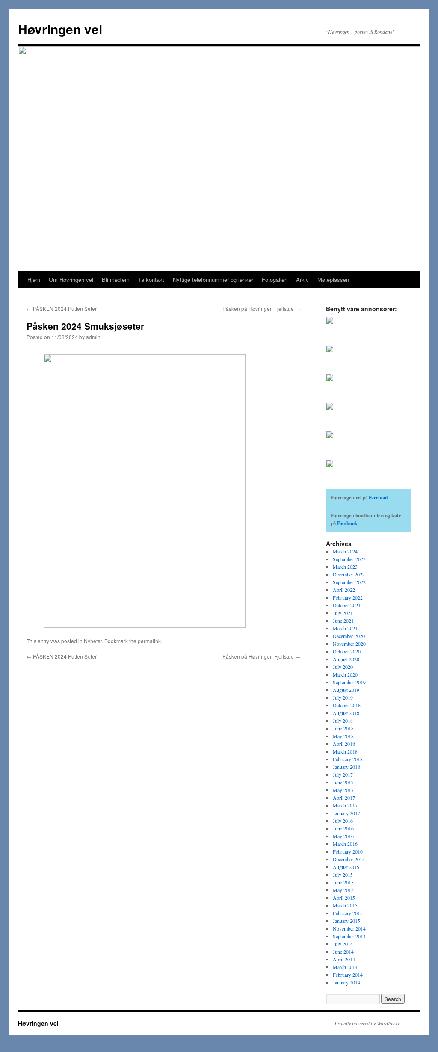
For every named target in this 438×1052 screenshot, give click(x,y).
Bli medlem (116, 279)
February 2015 (348, 913)
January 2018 (346, 766)
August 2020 (346, 659)
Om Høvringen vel (71, 279)
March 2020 (345, 674)
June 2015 (343, 882)
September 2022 (349, 582)
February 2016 (348, 851)
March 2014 (345, 966)
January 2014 (346, 982)
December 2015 (349, 859)
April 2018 (344, 743)
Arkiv (302, 279)
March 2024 (345, 551)
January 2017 (346, 813)
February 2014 (348, 974)
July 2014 (343, 943)
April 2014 (344, 959)
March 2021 (345, 628)
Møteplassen (333, 279)
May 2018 (343, 736)
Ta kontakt (151, 279)
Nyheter (93, 640)
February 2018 (348, 759)
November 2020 (349, 643)
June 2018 (343, 728)
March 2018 (345, 751)
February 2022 (348, 597)
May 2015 (343, 890)
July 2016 (343, 820)
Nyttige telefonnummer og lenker (213, 279)
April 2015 (344, 897)
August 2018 (346, 712)
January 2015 (346, 920)
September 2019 (349, 682)
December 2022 (349, 574)
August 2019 (346, 689)
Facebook (379, 497)
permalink (149, 640)
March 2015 (345, 905)
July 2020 (343, 666)
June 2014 (343, 951)
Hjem (33, 279)
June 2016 (343, 828)
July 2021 (343, 612)
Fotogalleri (274, 279)
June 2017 (343, 782)
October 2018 (347, 705)
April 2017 (344, 797)
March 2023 (345, 566)
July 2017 (343, 774)
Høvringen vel (60, 29)
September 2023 (349, 559)
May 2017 (343, 789)
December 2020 (349, 635)
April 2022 (344, 589)
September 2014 (349, 936)
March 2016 (345, 843)
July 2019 (343, 697)
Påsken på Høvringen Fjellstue (261, 308)
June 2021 (343, 620)
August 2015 (346, 866)
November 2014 (349, 928)
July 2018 (343, 720)
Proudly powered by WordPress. (367, 1023)
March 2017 (345, 805)
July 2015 (343, 874)
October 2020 (347, 651)
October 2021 (347, 605)
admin (93, 336)
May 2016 (343, 836)
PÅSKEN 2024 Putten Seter (62, 308)
